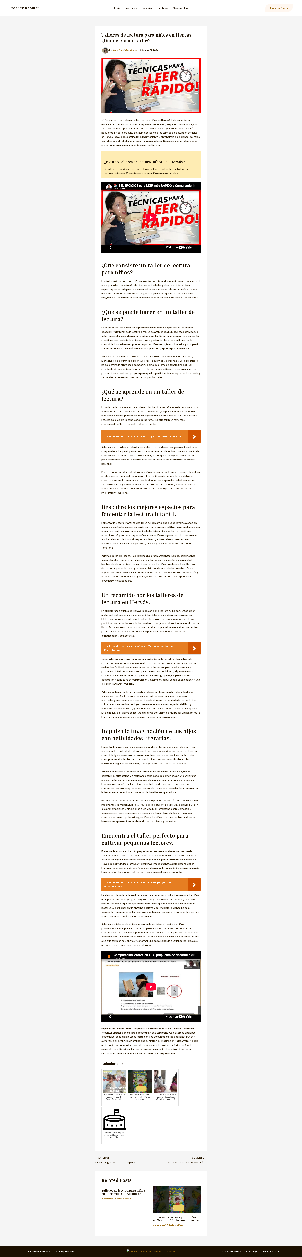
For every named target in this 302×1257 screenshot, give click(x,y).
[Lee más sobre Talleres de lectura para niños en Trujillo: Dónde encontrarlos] (177, 1199)
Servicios (147, 7)
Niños (128, 1198)
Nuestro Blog (180, 7)
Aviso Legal (251, 1251)
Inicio (117, 7)
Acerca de (131, 7)
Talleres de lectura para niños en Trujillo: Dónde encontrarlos (176, 1218)
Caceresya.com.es (24, 8)
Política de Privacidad (232, 1251)
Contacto (163, 7)
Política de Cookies (270, 1251)
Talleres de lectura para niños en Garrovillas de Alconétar (123, 1191)
